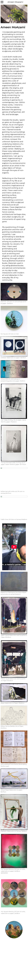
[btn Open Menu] (2, 2)
